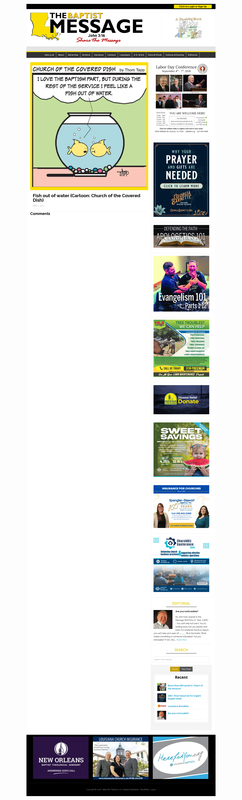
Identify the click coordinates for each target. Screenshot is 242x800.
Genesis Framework (131, 790)
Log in (153, 790)
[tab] (175, 669)
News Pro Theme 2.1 (111, 790)
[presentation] (175, 669)
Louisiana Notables (178, 706)
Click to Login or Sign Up (193, 6)
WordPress (144, 790)
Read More (182, 640)
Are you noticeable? (186, 611)
